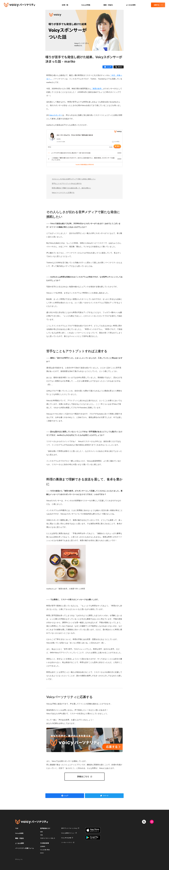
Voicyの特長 (85, 5)
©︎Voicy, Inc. (19, 859)
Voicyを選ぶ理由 (45, 849)
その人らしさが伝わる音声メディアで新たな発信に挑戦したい (74, 179)
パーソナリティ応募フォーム (24, 848)
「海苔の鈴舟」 (97, 88)
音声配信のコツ (45, 828)
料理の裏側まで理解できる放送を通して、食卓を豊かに (71, 188)
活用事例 (42, 846)
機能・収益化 (108, 5)
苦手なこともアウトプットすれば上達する (67, 183)
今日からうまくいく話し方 (47, 838)
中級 (41, 835)
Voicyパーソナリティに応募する (63, 192)
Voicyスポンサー (55, 115)
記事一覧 (65, 5)
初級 (41, 831)
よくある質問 (130, 5)
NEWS (42, 853)
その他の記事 (44, 843)
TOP (16, 828)
